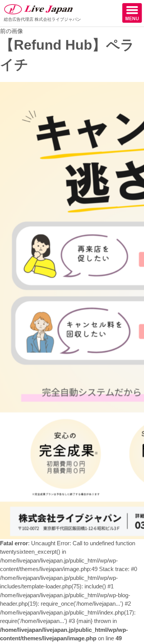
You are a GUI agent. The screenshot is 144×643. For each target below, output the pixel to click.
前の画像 (11, 31)
